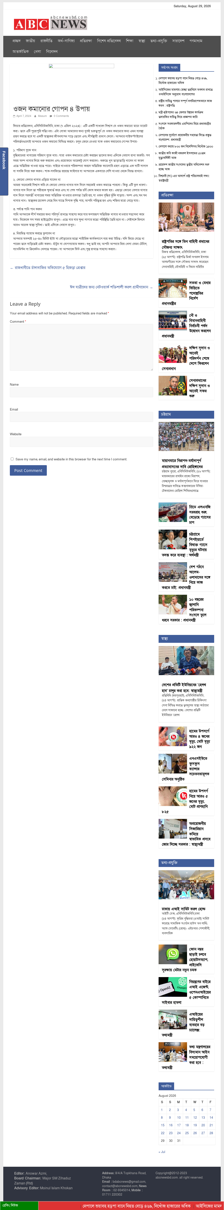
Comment (18, 321)
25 (187, 1133)
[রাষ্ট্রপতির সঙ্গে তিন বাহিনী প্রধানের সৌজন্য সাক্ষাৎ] (186, 205)
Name (14, 384)
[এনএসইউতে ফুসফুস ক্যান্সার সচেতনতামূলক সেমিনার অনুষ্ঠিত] (173, 756)
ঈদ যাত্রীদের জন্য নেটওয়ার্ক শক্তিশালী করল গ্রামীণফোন (111, 287)
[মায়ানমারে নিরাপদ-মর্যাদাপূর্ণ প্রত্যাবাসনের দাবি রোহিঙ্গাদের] (186, 424)
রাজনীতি (46, 40)
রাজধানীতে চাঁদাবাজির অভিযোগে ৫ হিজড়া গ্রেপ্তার (47, 267)
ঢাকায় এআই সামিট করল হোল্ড (183, 909)
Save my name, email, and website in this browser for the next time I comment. (71, 459)
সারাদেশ (178, 40)
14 (211, 1118)
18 (187, 1125)
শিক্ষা (129, 40)
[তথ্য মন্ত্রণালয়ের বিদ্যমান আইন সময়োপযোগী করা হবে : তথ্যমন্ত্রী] (173, 1044)
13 (203, 1118)
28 (211, 1133)
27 (203, 1133)
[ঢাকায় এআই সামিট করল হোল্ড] (186, 872)
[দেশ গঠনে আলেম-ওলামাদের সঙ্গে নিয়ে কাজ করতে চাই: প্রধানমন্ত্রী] (173, 564)
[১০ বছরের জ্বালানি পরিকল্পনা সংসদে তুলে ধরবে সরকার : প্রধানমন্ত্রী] (173, 597)
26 (195, 1133)
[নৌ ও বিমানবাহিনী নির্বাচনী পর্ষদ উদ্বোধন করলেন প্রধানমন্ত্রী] (173, 313)
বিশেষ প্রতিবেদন (109, 40)
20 (203, 1125)
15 (162, 1125)
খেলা (37, 51)
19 (195, 1125)
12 (195, 1118)
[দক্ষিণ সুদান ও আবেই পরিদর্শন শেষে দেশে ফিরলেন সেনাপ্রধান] (173, 345)
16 (171, 1125)
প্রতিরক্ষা (86, 40)
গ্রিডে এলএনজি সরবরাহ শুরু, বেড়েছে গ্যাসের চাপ (199, 514)
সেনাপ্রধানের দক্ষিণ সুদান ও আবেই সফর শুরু (199, 388)
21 (211, 1125)
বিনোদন (52, 51)
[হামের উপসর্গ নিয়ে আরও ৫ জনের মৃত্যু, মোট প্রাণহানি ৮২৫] (173, 789)
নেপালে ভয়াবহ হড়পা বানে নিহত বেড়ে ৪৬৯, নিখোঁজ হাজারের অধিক (118, 1206)
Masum (42, 116)
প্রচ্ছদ (16, 40)
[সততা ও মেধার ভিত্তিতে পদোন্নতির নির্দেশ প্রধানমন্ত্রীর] (173, 280)
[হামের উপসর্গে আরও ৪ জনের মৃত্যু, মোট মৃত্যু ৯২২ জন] (173, 729)
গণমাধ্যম (196, 40)
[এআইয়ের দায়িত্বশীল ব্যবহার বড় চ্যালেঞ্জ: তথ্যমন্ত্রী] (173, 1012)
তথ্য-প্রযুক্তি (158, 40)
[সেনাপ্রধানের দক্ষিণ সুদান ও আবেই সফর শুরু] (173, 378)
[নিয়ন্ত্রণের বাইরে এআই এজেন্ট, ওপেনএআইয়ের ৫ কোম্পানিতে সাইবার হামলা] (173, 979)
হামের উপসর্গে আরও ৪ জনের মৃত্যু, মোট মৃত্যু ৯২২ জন (199, 739)
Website (15, 434)
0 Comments (61, 116)
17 (179, 1125)
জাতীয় (30, 40)
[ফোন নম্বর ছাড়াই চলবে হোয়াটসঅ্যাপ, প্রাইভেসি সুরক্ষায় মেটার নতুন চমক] (173, 947)
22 (162, 1133)
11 (187, 1118)
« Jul (162, 1152)
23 (171, 1133)
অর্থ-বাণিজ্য (66, 40)
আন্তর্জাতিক (20, 51)
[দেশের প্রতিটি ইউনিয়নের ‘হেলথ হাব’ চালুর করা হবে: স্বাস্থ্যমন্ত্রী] (186, 648)
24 (179, 1133)
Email (14, 409)
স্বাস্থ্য (141, 40)
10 (179, 1118)
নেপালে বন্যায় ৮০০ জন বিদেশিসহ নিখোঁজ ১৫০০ (186, 146)
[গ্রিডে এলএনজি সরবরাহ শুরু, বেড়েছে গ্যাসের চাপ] (173, 505)
